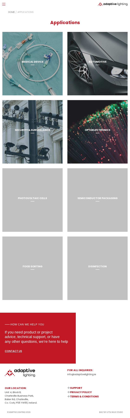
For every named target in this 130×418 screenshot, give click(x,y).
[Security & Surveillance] (32, 132)
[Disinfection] (97, 268)
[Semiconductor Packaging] (97, 200)
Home (11, 12)
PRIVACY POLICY (81, 392)
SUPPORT (76, 388)
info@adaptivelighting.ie (81, 374)
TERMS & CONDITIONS (84, 396)
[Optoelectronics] (97, 132)
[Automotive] (97, 63)
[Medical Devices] (32, 63)
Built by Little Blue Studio (111, 412)
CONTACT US (13, 351)
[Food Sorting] (32, 268)
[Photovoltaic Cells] (32, 200)
